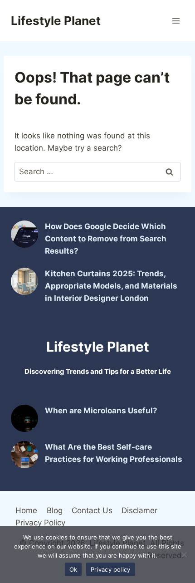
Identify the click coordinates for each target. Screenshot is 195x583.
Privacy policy (111, 569)
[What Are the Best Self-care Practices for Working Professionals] (24, 454)
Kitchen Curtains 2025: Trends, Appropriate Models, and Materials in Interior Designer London (111, 286)
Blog (55, 510)
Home (26, 510)
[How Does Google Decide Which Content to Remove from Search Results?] (24, 234)
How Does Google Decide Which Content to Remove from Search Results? (105, 238)
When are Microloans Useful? (101, 410)
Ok (73, 569)
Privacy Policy (40, 522)
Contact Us (92, 510)
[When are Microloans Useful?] (24, 418)
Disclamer (139, 510)
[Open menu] (175, 21)
